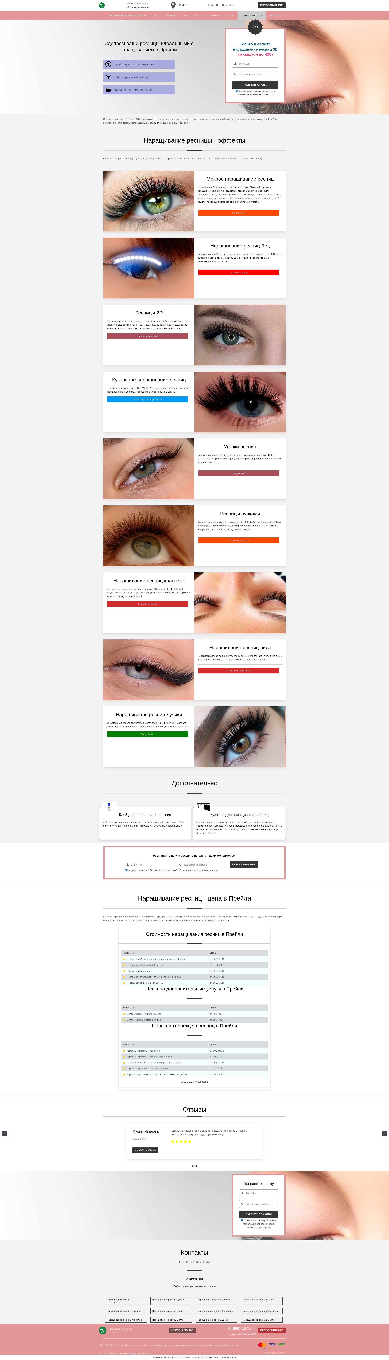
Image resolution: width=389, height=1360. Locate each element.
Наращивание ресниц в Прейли (127, 15)
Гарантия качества (148, 336)
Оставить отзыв (145, 1150)
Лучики (214, 15)
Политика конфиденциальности (132, 1353)
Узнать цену (238, 212)
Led (156, 15)
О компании (194, 1279)
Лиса (198, 15)
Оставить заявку (239, 272)
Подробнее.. (148, 734)
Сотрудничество (252, 15)
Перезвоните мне (271, 5)
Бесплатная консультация (147, 399)
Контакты (275, 15)
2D (185, 15)
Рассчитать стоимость (239, 670)
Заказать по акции (239, 540)
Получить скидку (147, 604)
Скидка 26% (238, 473)
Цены (230, 15)
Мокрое (171, 15)
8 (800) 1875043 (222, 5)
